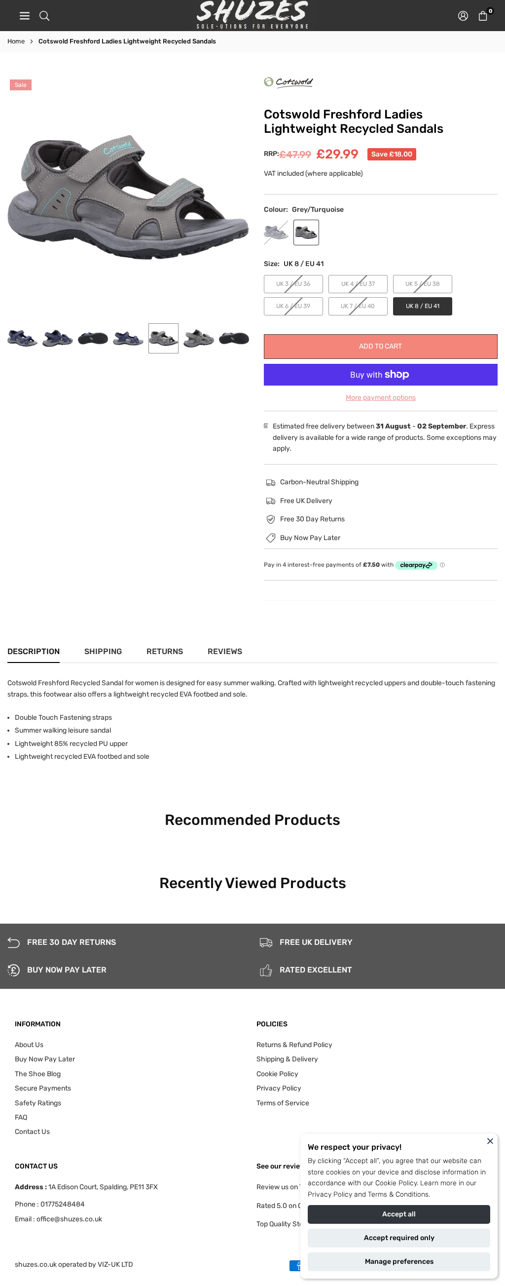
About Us (29, 1045)
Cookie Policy (396, 1183)
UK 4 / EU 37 (358, 283)
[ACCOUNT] (463, 15)
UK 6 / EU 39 (293, 306)
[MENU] (25, 15)
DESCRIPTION (33, 651)
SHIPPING (103, 651)
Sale (21, 84)
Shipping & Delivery (287, 1059)
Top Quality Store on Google (299, 1224)
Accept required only (399, 1238)
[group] (128, 198)
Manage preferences (399, 1261)
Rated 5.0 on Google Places (299, 1206)
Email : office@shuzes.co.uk (58, 1219)
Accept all (399, 1214)
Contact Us (32, 1132)
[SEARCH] (44, 15)
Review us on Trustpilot (292, 1187)
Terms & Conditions (398, 1194)
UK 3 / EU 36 (293, 283)
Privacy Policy (330, 1194)
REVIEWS (225, 651)
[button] (483, 15)
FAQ (21, 1117)
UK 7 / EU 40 (358, 306)
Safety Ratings (38, 1103)
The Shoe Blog (38, 1074)
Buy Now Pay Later (45, 1059)
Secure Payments (43, 1088)
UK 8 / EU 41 (422, 306)
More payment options (381, 397)
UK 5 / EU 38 (422, 283)
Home (16, 41)
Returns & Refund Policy (294, 1045)
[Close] (490, 1140)
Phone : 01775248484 (50, 1204)
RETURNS (164, 651)
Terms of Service (282, 1103)
